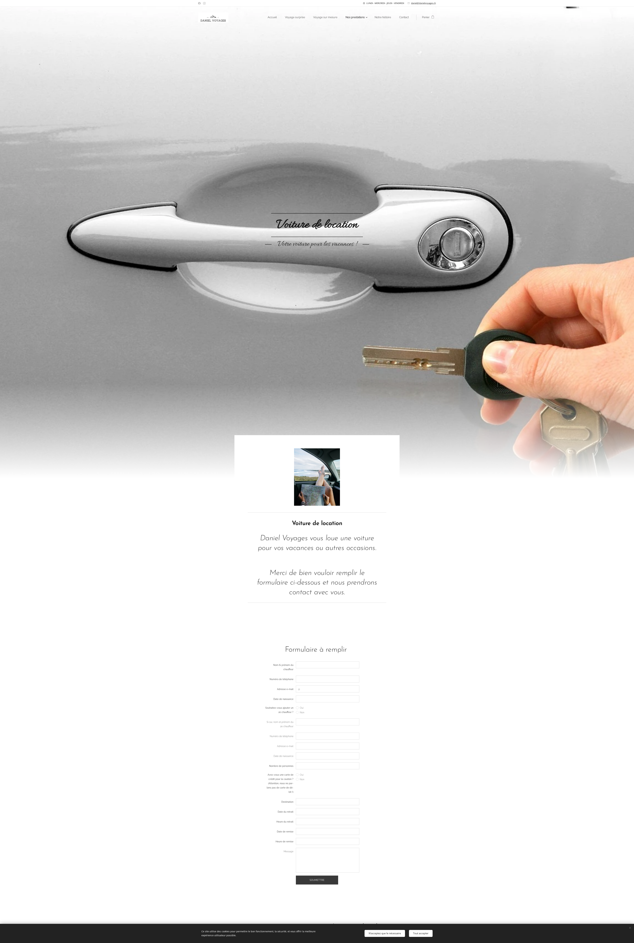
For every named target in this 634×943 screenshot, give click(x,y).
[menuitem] (274, 17)
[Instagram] (204, 3)
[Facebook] (199, 3)
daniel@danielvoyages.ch (423, 3)
